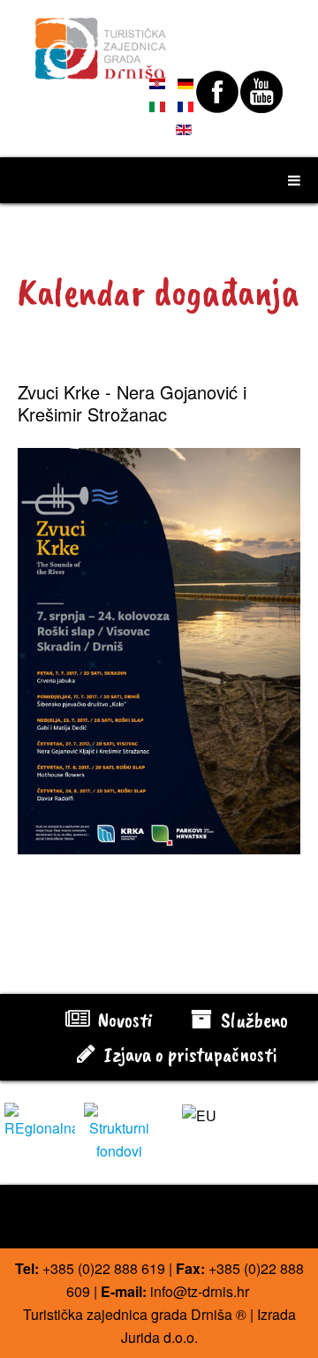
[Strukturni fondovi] (119, 1130)
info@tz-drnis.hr (199, 1291)
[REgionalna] (39, 1119)
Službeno (252, 1019)
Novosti (123, 1019)
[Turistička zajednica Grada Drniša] (101, 41)
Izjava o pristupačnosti (188, 1054)
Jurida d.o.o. (159, 1337)
